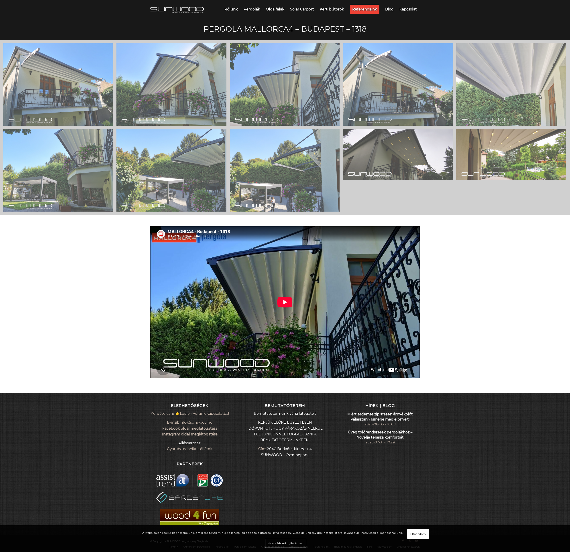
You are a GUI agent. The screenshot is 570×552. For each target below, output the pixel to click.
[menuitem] (231, 9)
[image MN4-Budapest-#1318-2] (173, 86)
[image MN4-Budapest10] (512, 156)
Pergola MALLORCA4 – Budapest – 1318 (285, 29)
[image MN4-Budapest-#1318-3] (286, 86)
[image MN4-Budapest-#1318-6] (59, 172)
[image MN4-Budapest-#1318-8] (286, 172)
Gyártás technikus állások (189, 449)
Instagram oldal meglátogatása (190, 434)
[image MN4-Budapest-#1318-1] (59, 86)
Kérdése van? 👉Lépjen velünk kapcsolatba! (190, 413)
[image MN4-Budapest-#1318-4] (399, 86)
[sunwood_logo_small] (177, 9)
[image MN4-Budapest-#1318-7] (173, 172)
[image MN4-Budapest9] (399, 156)
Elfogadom (418, 534)
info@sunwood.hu (196, 422)
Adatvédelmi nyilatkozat (285, 543)
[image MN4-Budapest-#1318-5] (512, 86)
